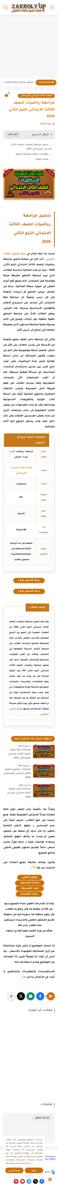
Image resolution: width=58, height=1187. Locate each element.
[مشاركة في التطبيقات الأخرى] (11, 996)
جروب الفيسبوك (30, 888)
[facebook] (41, 1181)
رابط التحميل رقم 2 (29, 591)
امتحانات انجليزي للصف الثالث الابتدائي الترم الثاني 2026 (17, 773)
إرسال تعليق (42, 1118)
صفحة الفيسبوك (29, 883)
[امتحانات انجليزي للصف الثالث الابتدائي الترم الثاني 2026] (44, 771)
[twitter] (35, 1181)
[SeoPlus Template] (53, 1172)
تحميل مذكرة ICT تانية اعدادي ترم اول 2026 (17, 82)
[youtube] (22, 1181)
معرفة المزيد (14, 1170)
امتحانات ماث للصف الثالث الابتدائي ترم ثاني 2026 (19, 793)
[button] (40, 996)
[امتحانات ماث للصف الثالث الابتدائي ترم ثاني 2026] (44, 791)
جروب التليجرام (29, 894)
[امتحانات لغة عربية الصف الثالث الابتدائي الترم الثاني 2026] (44, 751)
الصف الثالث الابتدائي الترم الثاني (36, 96)
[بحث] (5, 7)
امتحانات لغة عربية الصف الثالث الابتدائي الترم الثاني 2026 (19, 754)
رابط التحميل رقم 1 (29, 580)
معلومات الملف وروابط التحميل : (31, 154)
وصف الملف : (41, 159)
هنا (24, 977)
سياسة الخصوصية (47, 1157)
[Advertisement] (29, 47)
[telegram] (29, 1181)
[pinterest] (16, 1181)
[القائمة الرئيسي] (52, 7)
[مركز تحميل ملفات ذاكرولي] (29, 7)
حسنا (34, 1170)
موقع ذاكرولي (29, 877)
